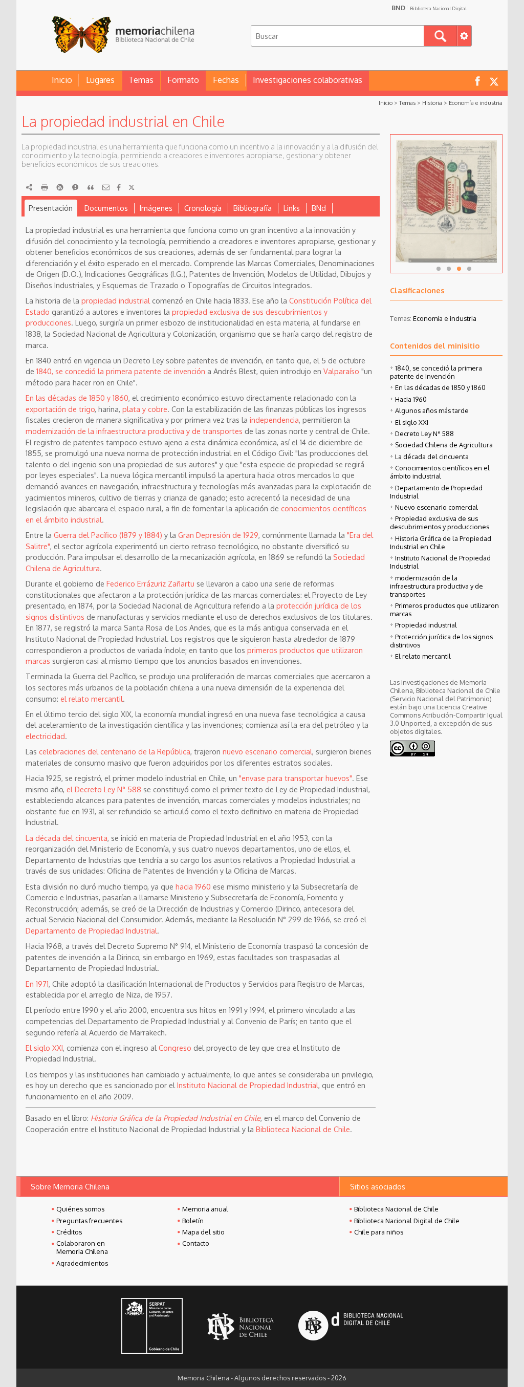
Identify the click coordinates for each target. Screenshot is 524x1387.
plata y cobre (144, 409)
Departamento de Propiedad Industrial (91, 930)
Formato (183, 80)
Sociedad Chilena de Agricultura (444, 445)
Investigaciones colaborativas (307, 80)
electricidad (45, 736)
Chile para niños (378, 1232)
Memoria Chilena (123, 34)
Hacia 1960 (411, 399)
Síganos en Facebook (477, 81)
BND (429, 8)
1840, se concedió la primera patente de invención (120, 371)
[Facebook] (119, 187)
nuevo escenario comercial (267, 751)
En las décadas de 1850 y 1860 (77, 397)
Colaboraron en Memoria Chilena (82, 1247)
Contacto (195, 1243)
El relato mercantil (423, 656)
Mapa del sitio (203, 1232)
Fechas (226, 80)
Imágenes (156, 207)
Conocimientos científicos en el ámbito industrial (440, 472)
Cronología (203, 207)
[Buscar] (440, 36)
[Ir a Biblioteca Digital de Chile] (351, 1326)
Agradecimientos (82, 1263)
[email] (106, 187)
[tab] (51, 208)
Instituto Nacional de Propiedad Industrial (247, 1085)
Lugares (100, 80)
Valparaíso (341, 371)
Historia (432, 102)
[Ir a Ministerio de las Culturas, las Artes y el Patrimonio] (152, 1327)
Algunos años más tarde (432, 410)
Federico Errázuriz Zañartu (150, 583)
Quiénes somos (80, 1209)
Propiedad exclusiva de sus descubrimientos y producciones (439, 522)
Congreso (175, 1047)
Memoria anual (205, 1209)
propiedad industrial (115, 300)
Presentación (51, 207)
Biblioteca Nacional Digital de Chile (407, 1221)
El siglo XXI (44, 1047)
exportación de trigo (60, 409)
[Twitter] (131, 187)
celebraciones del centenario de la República (114, 751)
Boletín (193, 1221)
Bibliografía (252, 207)
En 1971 (37, 983)
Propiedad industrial (426, 625)
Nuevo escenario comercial (436, 507)
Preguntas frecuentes (89, 1221)
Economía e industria (476, 102)
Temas (141, 80)
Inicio (62, 80)
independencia (274, 419)
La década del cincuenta (66, 837)
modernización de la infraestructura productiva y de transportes (134, 431)
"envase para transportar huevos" (295, 778)
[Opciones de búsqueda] (464, 36)
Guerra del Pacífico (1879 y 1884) (108, 534)
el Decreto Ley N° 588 (104, 789)
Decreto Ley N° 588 (424, 433)
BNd (319, 207)
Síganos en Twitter (493, 81)
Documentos (106, 207)
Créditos (69, 1232)
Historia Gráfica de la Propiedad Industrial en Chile (440, 542)
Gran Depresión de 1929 (218, 534)
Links (291, 207)
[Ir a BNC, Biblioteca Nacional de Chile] (240, 1326)
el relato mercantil (91, 698)
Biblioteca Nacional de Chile (303, 1129)
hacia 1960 (193, 886)
